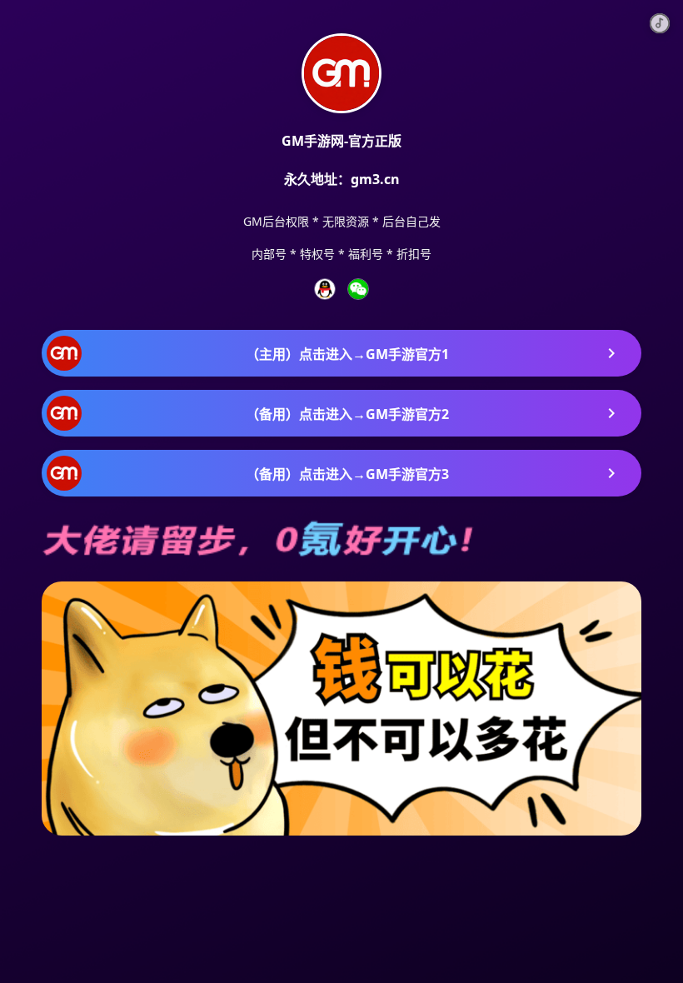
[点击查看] (325, 289)
